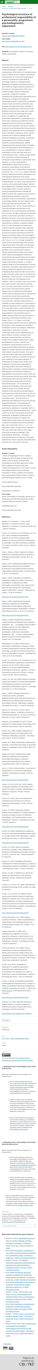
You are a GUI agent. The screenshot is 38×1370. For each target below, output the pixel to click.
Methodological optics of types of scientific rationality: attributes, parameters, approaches (20, 1240)
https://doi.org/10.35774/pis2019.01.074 (15, 597)
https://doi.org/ (7, 991)
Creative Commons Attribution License (22, 1165)
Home (4, 6)
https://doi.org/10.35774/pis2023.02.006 (15, 827)
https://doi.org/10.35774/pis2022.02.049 (15, 780)
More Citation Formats (9, 1226)
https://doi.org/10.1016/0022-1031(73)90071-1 (17, 1013)
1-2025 (7, 1020)
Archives (10, 6)
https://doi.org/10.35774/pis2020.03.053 (15, 913)
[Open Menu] (2, 2)
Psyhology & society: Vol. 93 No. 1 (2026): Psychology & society (20, 1333)
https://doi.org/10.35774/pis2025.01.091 (18, 47)
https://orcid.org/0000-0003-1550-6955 (13, 36)
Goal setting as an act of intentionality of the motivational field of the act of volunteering (20, 1294)
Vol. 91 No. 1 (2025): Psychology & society (14, 8)
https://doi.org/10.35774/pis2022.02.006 (15, 843)
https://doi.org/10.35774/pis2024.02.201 (15, 615)
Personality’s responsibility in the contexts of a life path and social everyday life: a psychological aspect (21, 1253)
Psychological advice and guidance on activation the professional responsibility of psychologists (19, 1275)
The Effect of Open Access (20, 1129)
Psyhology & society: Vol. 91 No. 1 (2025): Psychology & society (19, 1245)
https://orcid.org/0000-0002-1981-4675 (13, 41)
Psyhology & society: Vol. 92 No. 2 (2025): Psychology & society (19, 1318)
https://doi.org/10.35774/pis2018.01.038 (15, 997)
